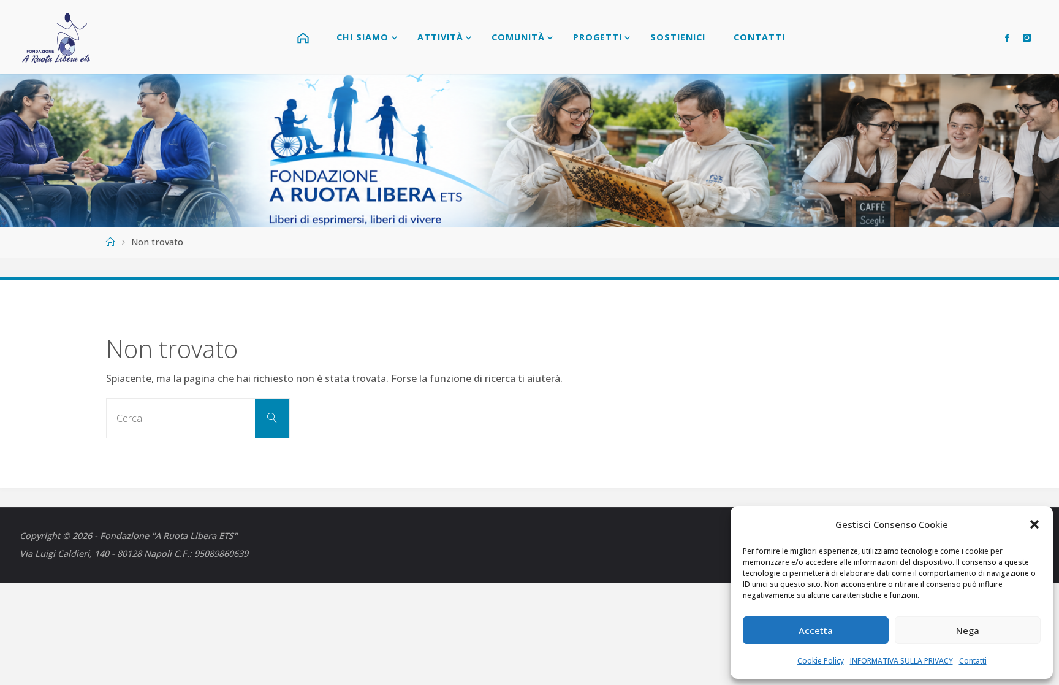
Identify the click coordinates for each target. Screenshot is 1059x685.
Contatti (973, 661)
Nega (967, 630)
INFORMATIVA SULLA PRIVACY (901, 661)
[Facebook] (1007, 37)
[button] (1034, 524)
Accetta (816, 630)
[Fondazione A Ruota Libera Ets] (57, 37)
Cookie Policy (820, 661)
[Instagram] (1027, 37)
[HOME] (304, 37)
